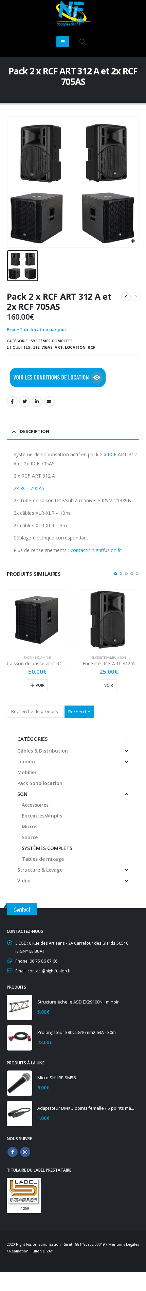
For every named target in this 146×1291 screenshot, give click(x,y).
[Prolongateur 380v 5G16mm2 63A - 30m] (19, 1038)
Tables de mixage (43, 859)
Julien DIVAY (42, 1251)
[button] (115, 574)
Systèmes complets (52, 340)
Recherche (79, 712)
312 (36, 347)
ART (59, 347)
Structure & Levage (39, 870)
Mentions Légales (123, 1244)
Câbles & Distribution (42, 750)
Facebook (12, 401)
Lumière (26, 761)
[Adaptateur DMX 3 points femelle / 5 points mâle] (19, 1113)
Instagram (25, 1152)
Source (30, 837)
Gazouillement (24, 401)
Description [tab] (34, 431)
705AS (47, 347)
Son (123, 657)
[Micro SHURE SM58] (19, 1083)
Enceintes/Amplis (37, 657)
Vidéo (24, 880)
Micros (29, 826)
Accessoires (35, 805)
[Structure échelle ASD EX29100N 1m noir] (19, 1007)
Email (49, 401)
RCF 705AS (32, 488)
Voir (40, 685)
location (75, 347)
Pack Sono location (39, 783)
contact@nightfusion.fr (96, 550)
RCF (91, 347)
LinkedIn (37, 401)
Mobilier (27, 772)
